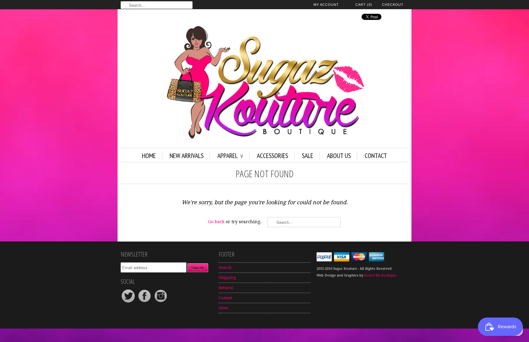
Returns (226, 287)
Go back (216, 221)
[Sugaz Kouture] (264, 83)
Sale (307, 155)
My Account (326, 4)
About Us (339, 155)
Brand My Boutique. (380, 275)
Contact (376, 155)
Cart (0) (363, 4)
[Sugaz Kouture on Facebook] (145, 302)
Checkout (392, 4)
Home (149, 155)
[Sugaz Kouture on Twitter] (129, 302)
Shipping (227, 277)
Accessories (272, 155)
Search (225, 267)
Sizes (223, 308)
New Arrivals (187, 155)
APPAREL (230, 155)
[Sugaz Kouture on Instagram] (160, 302)
